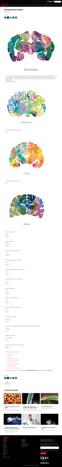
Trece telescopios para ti (47, 406)
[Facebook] (5, 17)
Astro (4, 454)
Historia (4, 449)
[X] (8, 17)
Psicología (5, 445)
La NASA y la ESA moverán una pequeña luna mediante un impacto (12, 428)
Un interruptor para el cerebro (14, 368)
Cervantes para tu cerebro (13, 360)
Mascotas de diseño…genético (29, 427)
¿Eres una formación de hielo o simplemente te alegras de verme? (30, 407)
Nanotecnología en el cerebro (13, 364)
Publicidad (23, 446)
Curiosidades (10, 354)
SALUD (4, 444)
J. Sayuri (7, 76)
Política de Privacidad (25, 444)
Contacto (23, 441)
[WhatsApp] (10, 17)
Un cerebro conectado (12, 362)
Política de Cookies (25, 445)
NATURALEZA (5, 446)
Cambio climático (6, 453)
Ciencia (9, 356)
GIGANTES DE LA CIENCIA (6, 457)
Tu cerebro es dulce (11, 366)
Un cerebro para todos (12, 358)
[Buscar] (60, 1)
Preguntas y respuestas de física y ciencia (12, 407)
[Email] (16, 17)
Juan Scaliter (8, 11)
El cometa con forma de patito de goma (49, 428)
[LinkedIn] (13, 17)
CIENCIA (4, 441)
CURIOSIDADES (5, 450)
